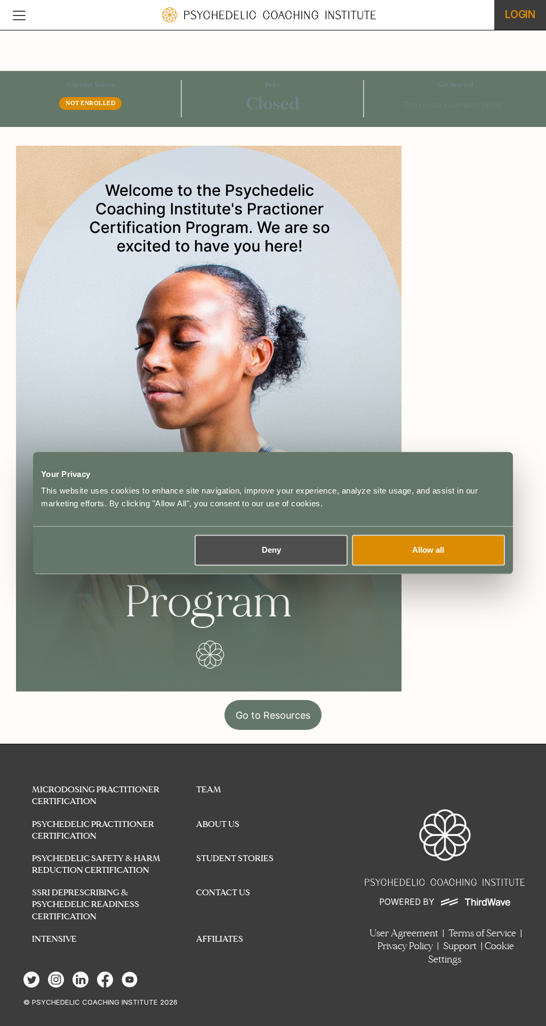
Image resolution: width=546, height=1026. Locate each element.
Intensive (54, 938)
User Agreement (404, 933)
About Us (217, 824)
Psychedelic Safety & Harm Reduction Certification (96, 864)
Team (208, 789)
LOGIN (520, 14)
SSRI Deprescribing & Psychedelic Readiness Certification (85, 904)
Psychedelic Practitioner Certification (93, 829)
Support (460, 946)
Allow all (428, 549)
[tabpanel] (273, 440)
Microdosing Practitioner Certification (95, 795)
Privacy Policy (405, 946)
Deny (271, 549)
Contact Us (223, 892)
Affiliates (219, 938)
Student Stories (235, 858)
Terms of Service (482, 933)
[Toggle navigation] (19, 15)
